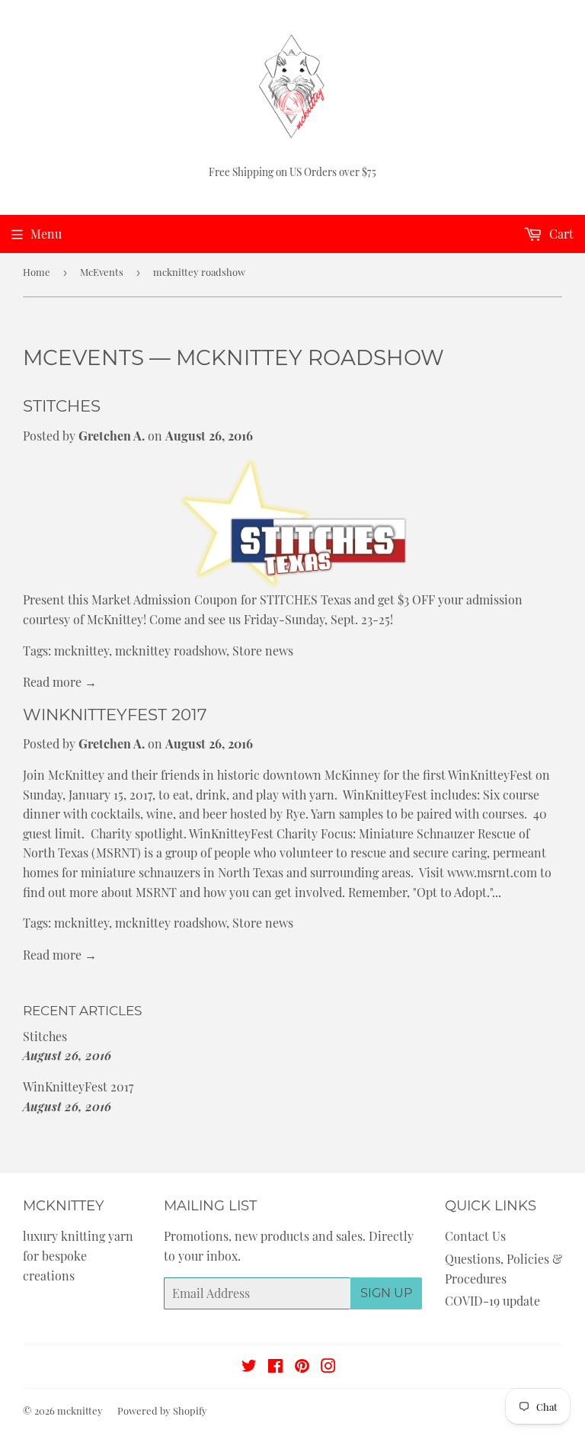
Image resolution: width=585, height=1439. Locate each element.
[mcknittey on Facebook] (275, 1367)
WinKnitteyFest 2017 (115, 714)
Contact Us (475, 1236)
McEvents (101, 271)
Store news (262, 651)
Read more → (60, 682)
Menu (46, 234)
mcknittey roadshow (170, 651)
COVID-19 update (492, 1301)
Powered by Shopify (162, 1410)
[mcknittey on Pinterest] (302, 1367)
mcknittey (81, 651)
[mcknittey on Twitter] (249, 1367)
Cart (560, 234)
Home (36, 271)
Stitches (62, 405)
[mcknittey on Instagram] (328, 1367)
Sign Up (386, 1293)
